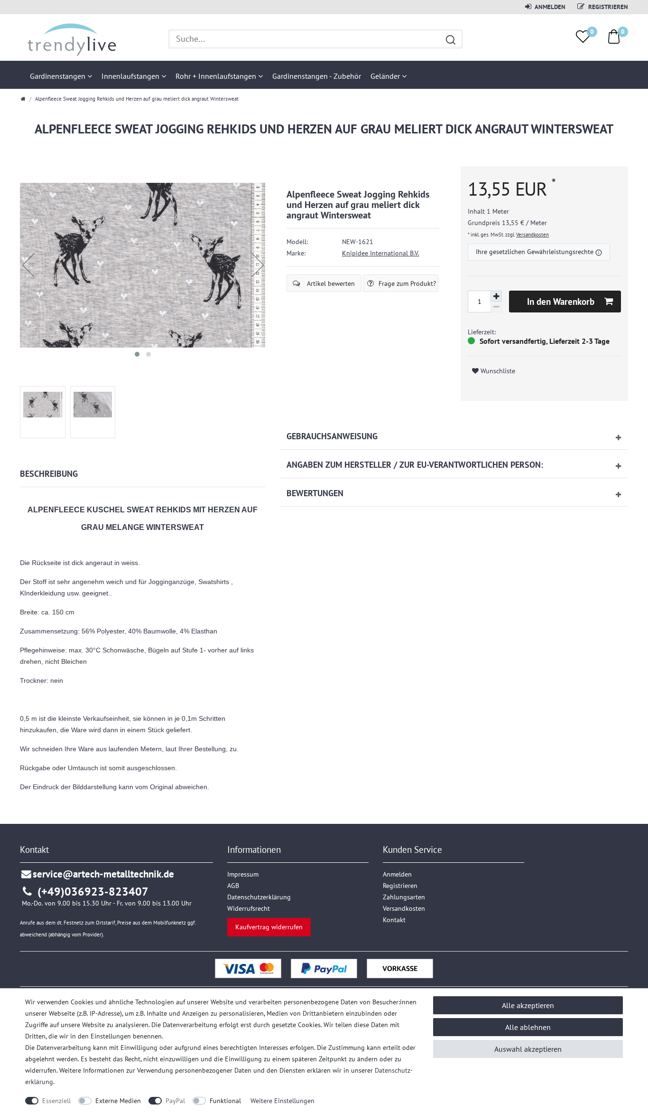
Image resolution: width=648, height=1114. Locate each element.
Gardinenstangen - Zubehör (316, 76)
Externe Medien (118, 1100)
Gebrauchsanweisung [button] (332, 436)
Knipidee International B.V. (380, 253)
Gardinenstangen (58, 76)
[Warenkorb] (614, 36)
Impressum (243, 874)
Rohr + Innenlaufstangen (217, 76)
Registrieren (607, 6)
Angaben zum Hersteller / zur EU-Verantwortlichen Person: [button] (415, 464)
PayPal (175, 1100)
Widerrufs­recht (248, 908)
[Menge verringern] (496, 307)
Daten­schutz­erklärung (259, 897)
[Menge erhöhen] (496, 296)
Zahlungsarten (404, 897)
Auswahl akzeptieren (528, 1049)
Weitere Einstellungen (282, 1100)
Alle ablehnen (528, 1027)
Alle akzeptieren (528, 1005)
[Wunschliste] (583, 36)
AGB (233, 885)
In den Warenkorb (560, 301)
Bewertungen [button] (315, 493)
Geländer (386, 76)
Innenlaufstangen (131, 76)
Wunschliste (497, 371)
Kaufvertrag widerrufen (269, 927)
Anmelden (549, 6)
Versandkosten (532, 234)
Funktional (225, 1100)
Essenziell (56, 1100)
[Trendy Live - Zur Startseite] (69, 38)
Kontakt (394, 920)
